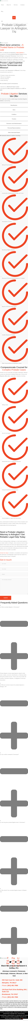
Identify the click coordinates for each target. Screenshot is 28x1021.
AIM (22, 1018)
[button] (2, 21)
